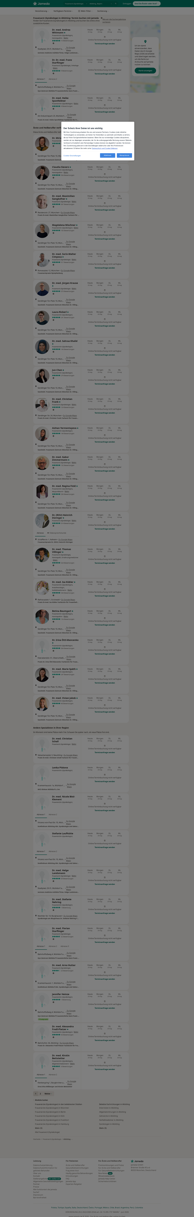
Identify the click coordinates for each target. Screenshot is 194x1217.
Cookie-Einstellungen (72, 156)
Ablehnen (107, 155)
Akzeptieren (124, 155)
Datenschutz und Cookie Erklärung (104, 148)
